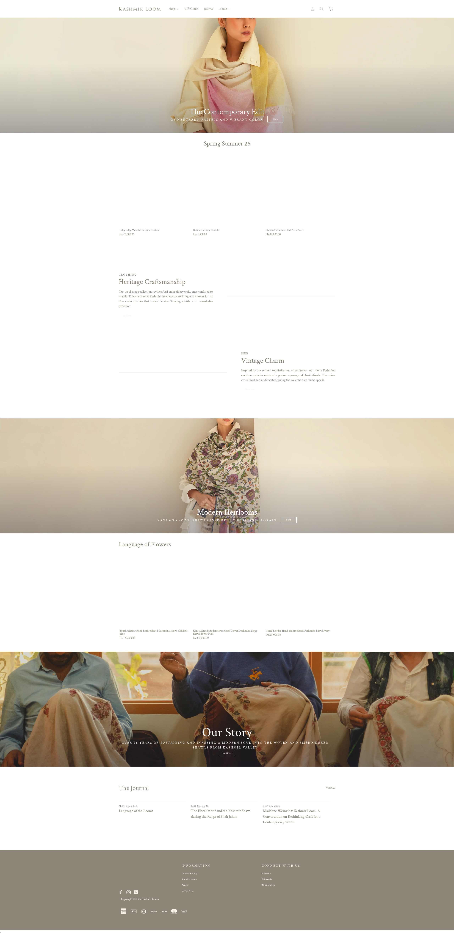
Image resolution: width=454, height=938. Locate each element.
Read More (227, 753)
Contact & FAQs (189, 873)
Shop (172, 9)
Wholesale (267, 879)
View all (330, 788)
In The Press (187, 891)
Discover (250, 389)
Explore (127, 315)
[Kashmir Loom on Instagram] (128, 892)
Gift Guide (191, 9)
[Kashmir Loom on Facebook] (121, 892)
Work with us (268, 885)
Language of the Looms (136, 810)
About (223, 9)
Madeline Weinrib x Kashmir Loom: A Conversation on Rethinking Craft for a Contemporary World (291, 816)
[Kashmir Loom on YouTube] (136, 892)
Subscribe (266, 873)
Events (185, 885)
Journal (208, 9)
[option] (227, 75)
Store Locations (189, 879)
